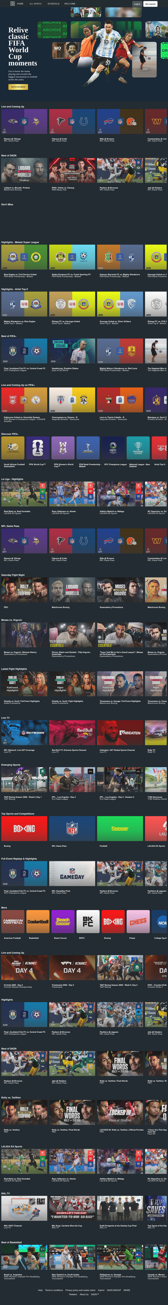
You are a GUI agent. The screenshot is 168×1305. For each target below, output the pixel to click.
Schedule (54, 4)
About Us (84, 1294)
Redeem (73, 1294)
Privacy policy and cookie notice (80, 1290)
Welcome (69, 4)
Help (40, 1290)
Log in (137, 4)
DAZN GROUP (114, 1290)
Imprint (101, 1290)
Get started (150, 4)
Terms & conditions (54, 1290)
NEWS (127, 1290)
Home (20, 4)
